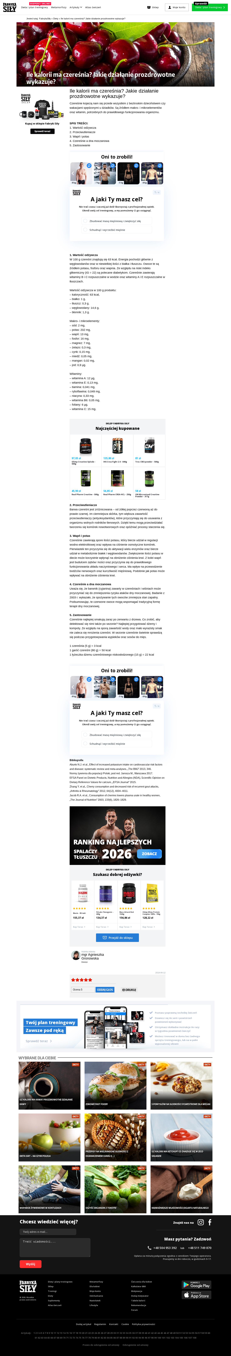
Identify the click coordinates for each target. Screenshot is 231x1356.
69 (61, 1337)
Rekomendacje (138, 1305)
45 (161, 1332)
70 (64, 1337)
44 (158, 1332)
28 (108, 1332)
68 (58, 1337)
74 (77, 1337)
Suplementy (54, 1300)
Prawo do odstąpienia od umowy (101, 1344)
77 (86, 1337)
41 (149, 1332)
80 (95, 1337)
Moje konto (95, 1291)
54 (190, 1332)
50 (177, 1332)
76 (83, 1337)
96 (146, 1337)
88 (121, 1337)
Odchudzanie (96, 1295)
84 (108, 1337)
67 (55, 1337)
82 (102, 1337)
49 (174, 1332)
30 (114, 1332)
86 (114, 1337)
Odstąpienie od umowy (135, 1344)
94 (139, 1337)
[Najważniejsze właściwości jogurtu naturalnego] (182, 1189)
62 (39, 1337)
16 (70, 1332)
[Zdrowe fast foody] (116, 1086)
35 (130, 1332)
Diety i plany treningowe (60, 1281)
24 (95, 1332)
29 (111, 1332)
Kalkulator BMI (138, 1286)
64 (45, 1337)
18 (77, 1332)
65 (48, 1337)
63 (42, 1337)
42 (152, 1332)
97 (149, 1337)
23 (92, 1332)
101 (163, 1337)
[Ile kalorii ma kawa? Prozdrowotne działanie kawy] (50, 1086)
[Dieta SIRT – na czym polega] (50, 1137)
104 (177, 1337)
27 (105, 1332)
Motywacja (136, 1291)
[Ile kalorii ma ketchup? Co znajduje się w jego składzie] (182, 1137)
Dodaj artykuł (83, 1324)
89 (124, 1337)
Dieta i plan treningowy (35, 6)
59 (205, 1332)
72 (70, 1337)
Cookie (125, 1324)
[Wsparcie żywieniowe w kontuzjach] (50, 1189)
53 (187, 1332)
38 (139, 1332)
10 (51, 1332)
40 (146, 1332)
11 (55, 1332)
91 (130, 1337)
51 (180, 1332)
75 (80, 1337)
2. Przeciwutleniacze (82, 132)
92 (133, 1337)
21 (86, 1332)
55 (193, 1332)
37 (136, 1332)
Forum (134, 1310)
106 (185, 1337)
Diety (50, 1295)
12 (58, 1332)
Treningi (52, 1291)
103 (172, 1337)
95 (143, 1337)
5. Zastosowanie (80, 145)
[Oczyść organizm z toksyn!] (116, 1189)
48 (171, 1332)
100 (159, 1337)
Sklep (50, 1286)
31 (117, 1332)
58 (202, 1332)
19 (80, 1332)
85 (111, 1337)
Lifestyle (94, 1305)
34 (127, 1332)
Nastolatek (95, 1300)
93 (136, 1337)
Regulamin (100, 1324)
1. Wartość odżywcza (83, 127)
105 (181, 1337)
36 (133, 1332)
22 (89, 1332)
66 (51, 1337)
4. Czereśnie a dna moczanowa (89, 141)
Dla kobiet (95, 1286)
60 (209, 1332)
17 (73, 1332)
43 (155, 1332)
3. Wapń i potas (79, 136)
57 (199, 1332)
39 (143, 1332)
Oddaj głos (105, 989)
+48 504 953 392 (165, 1248)
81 (99, 1337)
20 (83, 1332)
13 (61, 1332)
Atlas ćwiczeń (93, 7)
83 (105, 1337)
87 (117, 1337)
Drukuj (131, 990)
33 (124, 1332)
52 (183, 1332)
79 (92, 1337)
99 (155, 1337)
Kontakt (113, 1324)
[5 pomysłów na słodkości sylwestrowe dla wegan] (182, 1086)
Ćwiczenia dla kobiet (141, 1281)
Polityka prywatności (143, 1324)
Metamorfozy (58, 7)
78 (89, 1337)
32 (121, 1332)
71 (67, 1337)
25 (99, 1332)
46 (165, 1332)
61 (36, 1337)
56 (196, 1332)
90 (127, 1337)
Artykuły (75, 7)
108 (194, 1337)
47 (168, 1332)
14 (64, 1332)
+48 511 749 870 (199, 1248)
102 (168, 1337)
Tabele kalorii (138, 1300)
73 (73, 1337)
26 (102, 1332)
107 (190, 1337)
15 (67, 1332)
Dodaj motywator (140, 1295)
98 (152, 1337)
